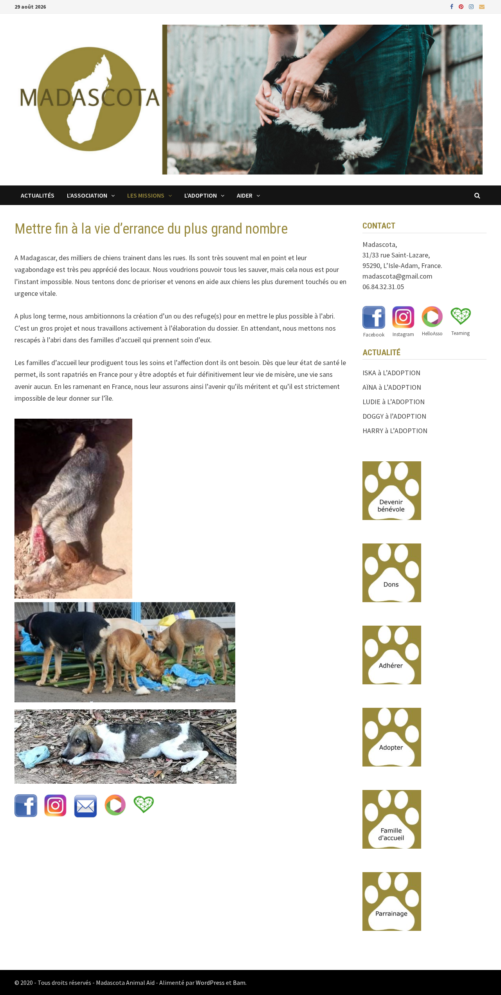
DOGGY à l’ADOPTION (394, 416)
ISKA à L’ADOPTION (391, 372)
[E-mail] (482, 6)
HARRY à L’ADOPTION (394, 430)
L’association (87, 195)
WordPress (210, 982)
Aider (244, 195)
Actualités (37, 195)
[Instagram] (472, 6)
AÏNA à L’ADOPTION (391, 387)
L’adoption (200, 195)
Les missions (145, 195)
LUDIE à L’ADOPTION (393, 401)
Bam (239, 982)
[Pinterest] (462, 6)
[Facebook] (452, 6)
